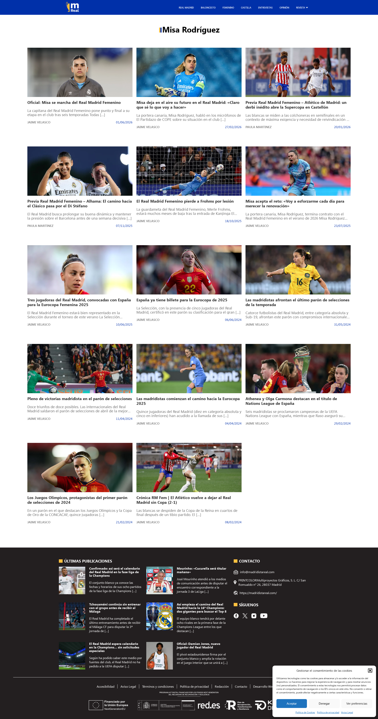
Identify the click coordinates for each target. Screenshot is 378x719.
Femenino (228, 7)
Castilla (246, 7)
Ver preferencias (356, 703)
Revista (300, 7)
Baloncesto (208, 7)
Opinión (284, 7)
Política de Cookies (305, 712)
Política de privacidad (328, 712)
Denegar (324, 703)
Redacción (222, 686)
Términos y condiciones (158, 686)
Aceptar (292, 703)
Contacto (241, 686)
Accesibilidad (105, 686)
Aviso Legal (347, 712)
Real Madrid (186, 7)
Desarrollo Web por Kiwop (271, 686)
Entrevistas (265, 7)
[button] (370, 670)
